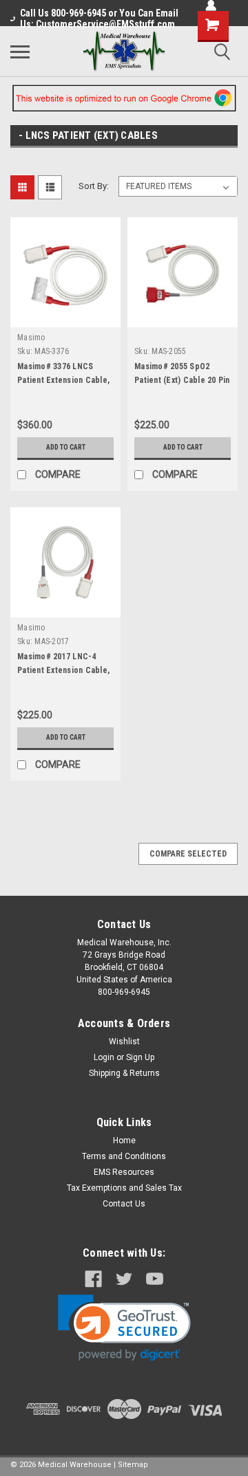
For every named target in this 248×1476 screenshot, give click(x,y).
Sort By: (94, 186)
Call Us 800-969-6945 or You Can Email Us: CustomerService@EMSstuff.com (99, 19)
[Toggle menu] (20, 51)
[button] (124, 1328)
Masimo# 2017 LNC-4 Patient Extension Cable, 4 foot (63, 670)
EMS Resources (124, 1172)
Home (124, 1140)
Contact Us (124, 1204)
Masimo (31, 337)
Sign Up (140, 1057)
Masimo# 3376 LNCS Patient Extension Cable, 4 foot (63, 380)
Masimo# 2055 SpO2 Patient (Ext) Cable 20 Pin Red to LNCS (182, 380)
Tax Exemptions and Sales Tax (124, 1188)
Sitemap (133, 1464)
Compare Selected (188, 854)
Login (104, 1057)
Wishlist (124, 1041)
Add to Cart (65, 447)
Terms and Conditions (124, 1156)
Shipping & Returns (124, 1073)
